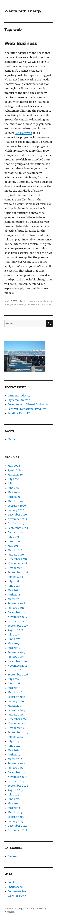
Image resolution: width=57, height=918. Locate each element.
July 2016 (13, 679)
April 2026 (14, 470)
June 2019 (14, 541)
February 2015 (16, 710)
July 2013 (13, 794)
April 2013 (14, 807)
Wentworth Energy (22, 11)
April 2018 (14, 594)
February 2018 (16, 603)
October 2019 (16, 523)
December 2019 (17, 514)
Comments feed (17, 891)
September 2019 (18, 527)
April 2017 (14, 647)
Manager (47, 301)
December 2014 (17, 719)
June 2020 (14, 487)
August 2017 (15, 630)
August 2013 (15, 790)
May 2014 (13, 750)
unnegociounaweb (14, 304)
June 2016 (14, 683)
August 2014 (15, 736)
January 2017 (16, 656)
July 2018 (13, 581)
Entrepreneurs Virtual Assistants (28, 404)
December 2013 (17, 772)
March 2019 (15, 550)
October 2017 (16, 621)
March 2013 (15, 812)
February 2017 (16, 652)
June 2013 (14, 799)
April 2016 (14, 687)
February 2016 (16, 696)
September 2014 (18, 732)
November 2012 (17, 830)
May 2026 (14, 465)
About (11, 439)
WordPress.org (17, 895)
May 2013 (13, 803)
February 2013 (16, 816)
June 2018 (14, 585)
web (27, 304)
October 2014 (16, 727)
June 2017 (14, 639)
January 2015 (16, 714)
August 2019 (15, 532)
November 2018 (17, 563)
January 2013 (16, 821)
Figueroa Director (19, 400)
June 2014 (14, 745)
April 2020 (14, 496)
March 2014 (15, 759)
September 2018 (18, 572)
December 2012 (17, 825)
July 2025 (13, 479)
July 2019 (13, 536)
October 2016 (16, 670)
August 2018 (15, 576)
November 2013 (17, 776)
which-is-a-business (41, 304)
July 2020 (13, 483)
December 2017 (17, 612)
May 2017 (13, 643)
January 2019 (16, 554)
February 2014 (16, 763)
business (24, 301)
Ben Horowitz (23, 132)
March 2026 (15, 474)
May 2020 (14, 492)
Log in (12, 882)
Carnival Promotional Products (27, 408)
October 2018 (16, 567)
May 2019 (14, 545)
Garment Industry (19, 395)
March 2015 (15, 705)
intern (38, 301)
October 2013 (16, 781)
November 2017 (17, 616)
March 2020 (15, 501)
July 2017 (13, 634)
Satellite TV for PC (19, 413)
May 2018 (13, 590)
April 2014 (14, 754)
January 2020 (16, 510)
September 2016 (18, 674)
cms (32, 301)
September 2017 (18, 625)
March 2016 (15, 692)
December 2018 (17, 559)
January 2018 (16, 607)
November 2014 (17, 723)
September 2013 (18, 785)
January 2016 (16, 701)
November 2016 (17, 665)
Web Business (20, 43)
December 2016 (17, 661)
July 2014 (13, 741)
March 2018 (15, 599)
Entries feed (15, 886)
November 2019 (17, 519)
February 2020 (17, 505)
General (12, 856)
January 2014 (16, 767)
